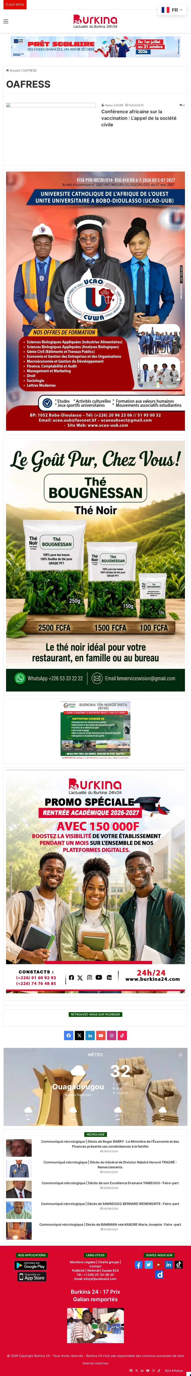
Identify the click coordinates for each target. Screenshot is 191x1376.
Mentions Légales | (84, 1262)
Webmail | (94, 1270)
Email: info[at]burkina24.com (95, 1279)
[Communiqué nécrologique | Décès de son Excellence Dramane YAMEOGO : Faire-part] (19, 1189)
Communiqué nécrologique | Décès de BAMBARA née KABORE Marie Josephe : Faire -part (110, 1224)
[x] (149, 1267)
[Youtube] (159, 1267)
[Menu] (5, 23)
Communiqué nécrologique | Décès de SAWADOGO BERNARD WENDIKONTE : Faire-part (110, 1204)
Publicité (78, 1270)
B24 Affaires (174, 1371)
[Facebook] (139, 1267)
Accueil (14, 70)
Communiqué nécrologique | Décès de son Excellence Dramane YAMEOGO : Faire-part (110, 1183)
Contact (95, 1266)
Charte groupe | (109, 1262)
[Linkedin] (169, 1267)
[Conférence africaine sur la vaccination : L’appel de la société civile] (51, 133)
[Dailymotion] (159, 1277)
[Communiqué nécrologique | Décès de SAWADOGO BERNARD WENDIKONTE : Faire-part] (19, 1210)
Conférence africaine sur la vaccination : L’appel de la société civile (139, 118)
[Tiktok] (179, 1267)
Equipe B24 (110, 1270)
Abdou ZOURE (114, 105)
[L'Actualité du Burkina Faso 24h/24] (95, 21)
